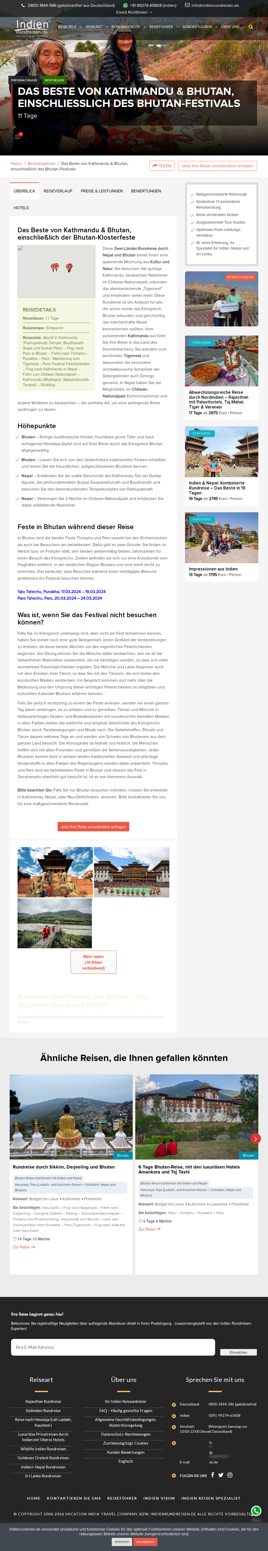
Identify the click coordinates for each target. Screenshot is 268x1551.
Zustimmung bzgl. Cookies (125, 1443)
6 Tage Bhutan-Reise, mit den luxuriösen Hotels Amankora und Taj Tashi (189, 1170)
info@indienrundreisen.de (215, 5)
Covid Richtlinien (132, 12)
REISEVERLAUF (58, 191)
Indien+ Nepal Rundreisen (43, 1466)
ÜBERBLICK (24, 191)
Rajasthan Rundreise (43, 1401)
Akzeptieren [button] (145, 1542)
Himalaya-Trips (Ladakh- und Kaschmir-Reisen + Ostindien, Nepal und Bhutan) (65, 1187)
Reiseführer (161, 27)
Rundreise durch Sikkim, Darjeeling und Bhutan (64, 1167)
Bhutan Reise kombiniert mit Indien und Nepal (48, 1178)
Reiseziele (67, 27)
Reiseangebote (125, 27)
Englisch (125, 1461)
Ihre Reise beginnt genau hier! (37, 1314)
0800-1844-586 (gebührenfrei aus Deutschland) (71, 5)
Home (16, 163)
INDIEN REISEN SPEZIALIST (211, 1498)
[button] (68, 268)
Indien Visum (159, 1498)
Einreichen (238, 1352)
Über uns (230, 27)
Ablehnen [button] (122, 1542)
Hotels (21, 208)
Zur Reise (21, 1247)
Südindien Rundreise (43, 1410)
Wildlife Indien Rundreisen (43, 1448)
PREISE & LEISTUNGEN (102, 191)
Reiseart (94, 27)
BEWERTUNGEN (146, 191)
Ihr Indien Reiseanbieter (126, 1401)
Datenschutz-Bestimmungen (125, 1434)
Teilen (164, 166)
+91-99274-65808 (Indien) (153, 5)
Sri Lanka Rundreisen (43, 1475)
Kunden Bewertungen (125, 1452)
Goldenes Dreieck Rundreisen (43, 1457)
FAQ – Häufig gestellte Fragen (125, 1410)
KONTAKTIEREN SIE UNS (74, 1498)
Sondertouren (197, 27)
